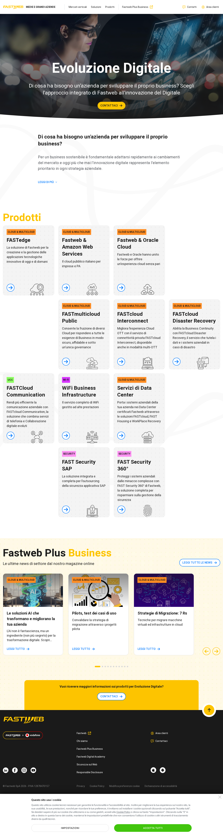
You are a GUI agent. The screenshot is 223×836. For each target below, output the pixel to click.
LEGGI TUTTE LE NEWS (197, 562)
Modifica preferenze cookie (124, 786)
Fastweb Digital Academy (91, 756)
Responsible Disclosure (90, 772)
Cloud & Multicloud (21, 232)
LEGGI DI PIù (46, 182)
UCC (10, 379)
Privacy (81, 786)
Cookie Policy (97, 786)
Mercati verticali (78, 7)
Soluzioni (96, 7)
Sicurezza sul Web (87, 764)
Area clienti (161, 733)
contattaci (109, 105)
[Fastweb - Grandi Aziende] (13, 7)
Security (69, 453)
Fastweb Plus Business (90, 748)
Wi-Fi (66, 379)
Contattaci (161, 741)
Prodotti (109, 7)
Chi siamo (82, 741)
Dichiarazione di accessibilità (161, 786)
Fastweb (81, 733)
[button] (97, 666)
